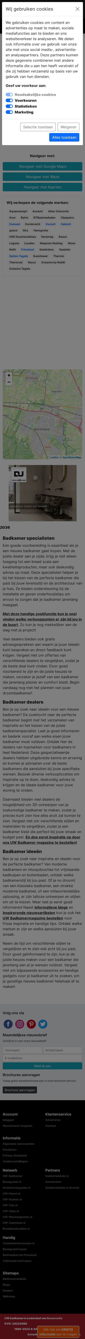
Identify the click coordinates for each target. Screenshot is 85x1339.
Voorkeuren (25, 100)
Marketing (24, 112)
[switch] (9, 100)
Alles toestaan (64, 137)
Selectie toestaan (38, 127)
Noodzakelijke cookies (35, 94)
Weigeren (68, 127)
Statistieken (26, 106)
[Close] (77, 9)
